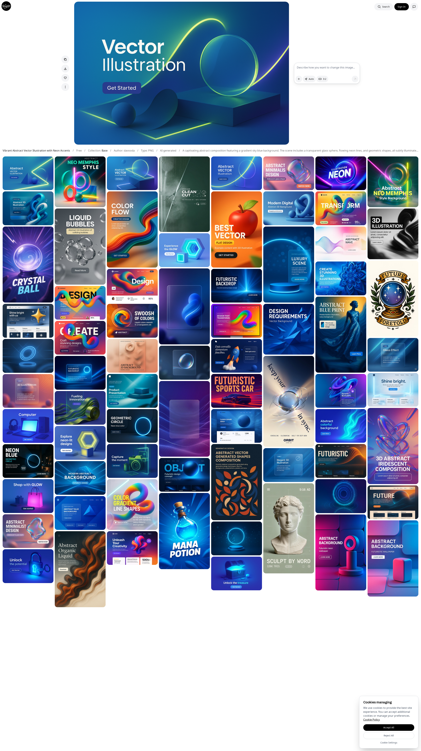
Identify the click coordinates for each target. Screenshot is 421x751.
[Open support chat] (414, 7)
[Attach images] (299, 79)
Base (105, 150)
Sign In (402, 6)
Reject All (389, 735)
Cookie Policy (371, 719)
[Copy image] (65, 59)
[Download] (65, 69)
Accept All (388, 727)
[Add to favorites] (65, 78)
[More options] (65, 87)
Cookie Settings (388, 742)
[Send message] (355, 79)
